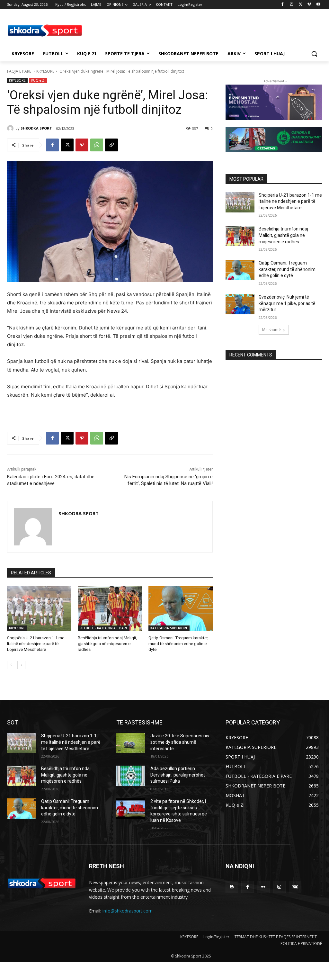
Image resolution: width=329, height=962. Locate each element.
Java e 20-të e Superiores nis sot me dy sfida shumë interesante (179, 742)
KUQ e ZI (38, 80)
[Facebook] (282, 4)
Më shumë (271, 329)
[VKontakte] (295, 887)
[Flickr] (263, 887)
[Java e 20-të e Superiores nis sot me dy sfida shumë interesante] (130, 743)
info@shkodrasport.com (127, 911)
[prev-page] (11, 665)
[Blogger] (232, 887)
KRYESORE (45, 71)
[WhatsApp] (96, 145)
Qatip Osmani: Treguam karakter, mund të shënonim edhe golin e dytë (178, 643)
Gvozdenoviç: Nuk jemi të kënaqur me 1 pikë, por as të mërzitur (287, 303)
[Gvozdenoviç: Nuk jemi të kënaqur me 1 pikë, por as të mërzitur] (240, 304)
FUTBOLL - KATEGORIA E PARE (104, 628)
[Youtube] (318, 4)
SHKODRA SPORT (36, 128)
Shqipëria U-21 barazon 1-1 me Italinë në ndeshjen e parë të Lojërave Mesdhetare (35, 643)
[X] (300, 4)
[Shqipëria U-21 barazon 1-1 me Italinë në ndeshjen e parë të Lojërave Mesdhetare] (39, 608)
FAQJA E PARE (19, 71)
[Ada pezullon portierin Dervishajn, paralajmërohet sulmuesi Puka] (130, 776)
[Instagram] (291, 4)
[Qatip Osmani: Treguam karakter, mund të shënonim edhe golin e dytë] (180, 608)
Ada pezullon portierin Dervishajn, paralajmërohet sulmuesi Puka (177, 775)
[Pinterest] (82, 145)
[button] (314, 53)
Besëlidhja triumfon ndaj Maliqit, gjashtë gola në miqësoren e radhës (107, 643)
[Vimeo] (309, 4)
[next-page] (21, 665)
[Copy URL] (111, 145)
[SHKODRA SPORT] (11, 128)
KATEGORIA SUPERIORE (169, 628)
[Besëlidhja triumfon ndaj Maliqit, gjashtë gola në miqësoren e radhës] (110, 608)
